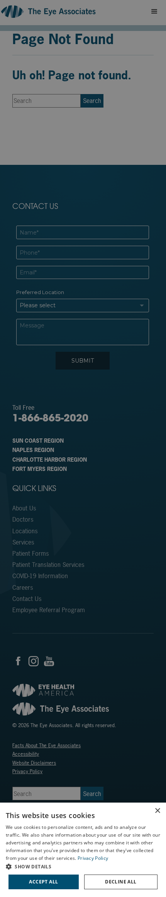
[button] (83, 866)
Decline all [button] (120, 881)
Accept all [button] (43, 881)
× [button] (157, 811)
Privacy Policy (93, 858)
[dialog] (83, 850)
